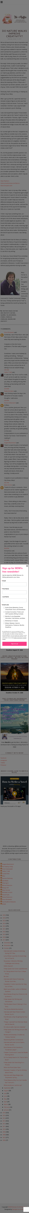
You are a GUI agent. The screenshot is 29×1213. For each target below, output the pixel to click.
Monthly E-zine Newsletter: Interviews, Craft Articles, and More (15, 617)
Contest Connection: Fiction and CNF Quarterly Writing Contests (14, 613)
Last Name (5, 596)
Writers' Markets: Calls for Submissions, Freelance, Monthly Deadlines (14, 625)
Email (4, 580)
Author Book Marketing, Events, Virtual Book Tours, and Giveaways (15, 608)
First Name (5, 588)
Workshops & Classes (11, 621)
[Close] (27, 566)
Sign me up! (14, 643)
